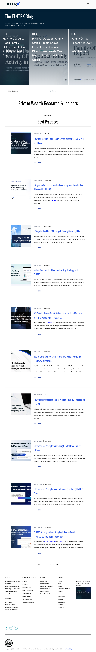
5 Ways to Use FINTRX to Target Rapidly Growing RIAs (57, 231)
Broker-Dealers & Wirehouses (12, 586)
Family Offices (8, 583)
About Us (60, 581)
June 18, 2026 (37, 226)
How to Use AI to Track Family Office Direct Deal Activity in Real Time (59, 141)
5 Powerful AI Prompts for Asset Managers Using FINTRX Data (58, 491)
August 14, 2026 (38, 180)
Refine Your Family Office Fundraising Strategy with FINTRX (56, 272)
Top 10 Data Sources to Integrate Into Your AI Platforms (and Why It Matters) (57, 358)
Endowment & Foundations (11, 591)
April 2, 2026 (37, 351)
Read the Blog (43, 581)
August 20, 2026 (38, 134)
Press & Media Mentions (64, 589)
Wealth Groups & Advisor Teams (12, 589)
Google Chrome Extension (28, 602)
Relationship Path (26, 587)
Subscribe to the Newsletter (46, 586)
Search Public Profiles (45, 594)
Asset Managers (8, 602)
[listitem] (48, 68)
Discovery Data (61, 602)
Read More (9, 80)
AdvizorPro (60, 599)
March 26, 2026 (38, 527)
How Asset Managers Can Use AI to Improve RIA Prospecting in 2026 (59, 402)
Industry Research (44, 583)
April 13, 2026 (37, 308)
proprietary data (77, 70)
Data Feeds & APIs (26, 596)
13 (53, 564)
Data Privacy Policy (68, 649)
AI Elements (25, 584)
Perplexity (52, 541)
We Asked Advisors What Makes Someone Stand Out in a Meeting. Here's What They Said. (58, 315)
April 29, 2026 (37, 265)
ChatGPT (61, 541)
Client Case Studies (45, 589)
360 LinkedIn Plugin (27, 599)
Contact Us (60, 591)
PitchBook (60, 604)
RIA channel (48, 322)
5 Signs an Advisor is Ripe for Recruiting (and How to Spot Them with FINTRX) (59, 187)
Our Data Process (9, 594)
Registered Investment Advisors (12, 581)
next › (57, 564)
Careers (60, 586)
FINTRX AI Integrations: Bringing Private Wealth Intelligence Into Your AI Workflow (54, 534)
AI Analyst (24, 581)
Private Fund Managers (10, 604)
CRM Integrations (26, 593)
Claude (46, 541)
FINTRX (59, 64)
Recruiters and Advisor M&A (11, 607)
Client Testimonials (44, 591)
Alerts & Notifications (27, 590)
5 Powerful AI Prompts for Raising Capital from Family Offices (57, 448)
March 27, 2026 (38, 441)
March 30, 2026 (38, 395)
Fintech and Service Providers (11, 609)
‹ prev (38, 564)
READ (39, 162)
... (51, 564)
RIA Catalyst (61, 607)
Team (59, 583)
